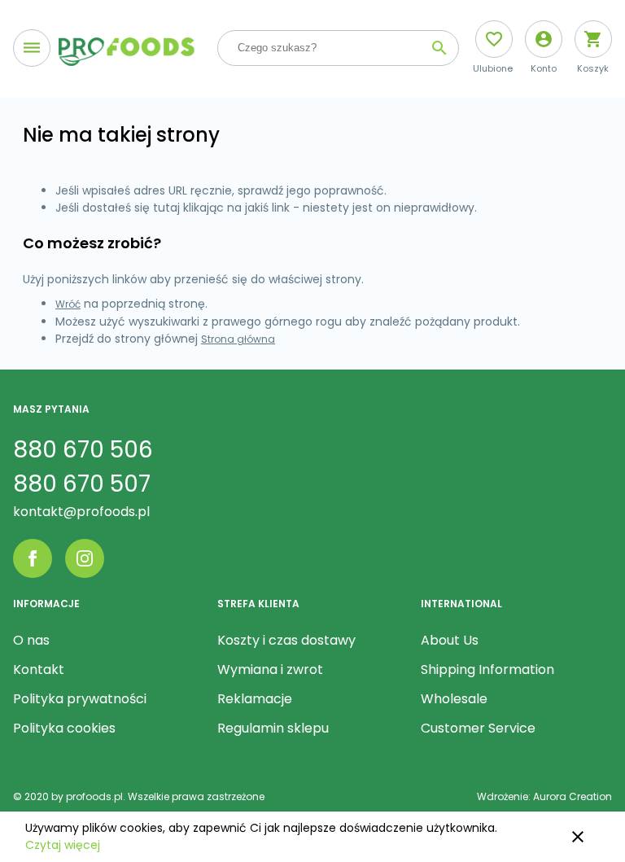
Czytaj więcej (62, 845)
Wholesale (454, 698)
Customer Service (478, 728)
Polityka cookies (64, 728)
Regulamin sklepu (273, 728)
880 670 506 (83, 450)
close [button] (578, 837)
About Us (450, 640)
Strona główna (238, 339)
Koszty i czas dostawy (286, 640)
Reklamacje (254, 698)
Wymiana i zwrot (270, 669)
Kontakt (38, 669)
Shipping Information (487, 669)
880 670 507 (82, 484)
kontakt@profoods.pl (81, 511)
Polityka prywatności (79, 698)
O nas (31, 640)
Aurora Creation (572, 796)
